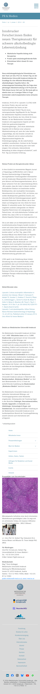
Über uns (22, 638)
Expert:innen (13, 451)
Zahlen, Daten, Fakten (16, 456)
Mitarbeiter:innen (14, 435)
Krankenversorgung (21, 635)
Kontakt (21, 655)
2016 (19, 22)
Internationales (22, 642)
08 (24, 22)
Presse (21, 649)
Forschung (21, 628)
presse (14, 22)
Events (11, 468)
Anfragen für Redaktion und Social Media (20, 462)
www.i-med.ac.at (28, 578)
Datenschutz (21, 659)
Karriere (22, 652)
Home (4, 22)
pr (8, 22)
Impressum (21, 662)
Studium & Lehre (22, 632)
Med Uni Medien (14, 446)
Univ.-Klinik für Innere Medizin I (13, 316)
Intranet (11, 473)
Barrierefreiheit (21, 666)
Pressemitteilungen (15, 440)
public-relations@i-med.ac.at (12, 578)
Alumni (21, 645)
